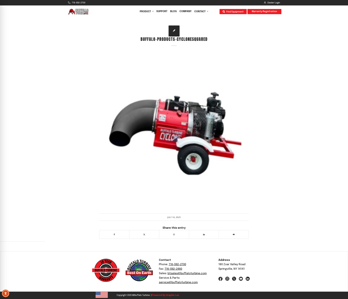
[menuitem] (147, 11)
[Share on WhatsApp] (174, 234)
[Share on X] (144, 234)
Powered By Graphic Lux (165, 295)
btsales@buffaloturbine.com (187, 273)
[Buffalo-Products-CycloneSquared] (174, 31)
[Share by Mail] (234, 234)
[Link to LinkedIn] (248, 278)
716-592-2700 (78, 3)
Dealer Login (274, 3)
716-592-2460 (173, 269)
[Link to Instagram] (227, 278)
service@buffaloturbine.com (178, 282)
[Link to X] (234, 278)
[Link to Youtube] (241, 278)
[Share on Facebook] (114, 234)
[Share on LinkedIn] (204, 234)
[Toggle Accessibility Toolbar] (5, 293)
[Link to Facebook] (220, 278)
